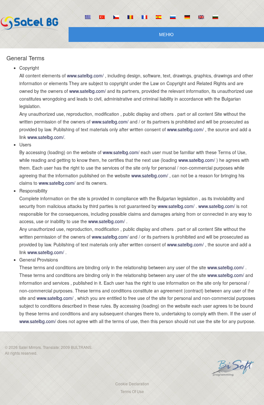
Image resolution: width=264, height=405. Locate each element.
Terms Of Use (132, 391)
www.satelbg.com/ (85, 75)
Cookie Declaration (132, 383)
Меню (166, 34)
